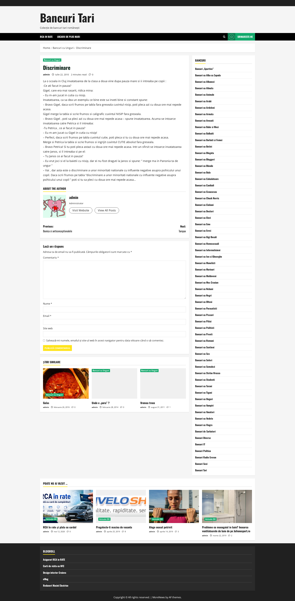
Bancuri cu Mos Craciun (206, 282)
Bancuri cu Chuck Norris (207, 198)
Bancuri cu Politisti (204, 328)
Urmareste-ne (245, 37)
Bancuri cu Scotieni (204, 347)
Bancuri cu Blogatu (204, 153)
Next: (182, 228)
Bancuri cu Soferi (203, 360)
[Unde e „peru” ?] (114, 383)
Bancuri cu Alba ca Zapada (208, 75)
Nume (47, 303)
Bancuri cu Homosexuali (207, 243)
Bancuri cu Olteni (203, 302)
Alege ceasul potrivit (160, 527)
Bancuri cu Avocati (204, 120)
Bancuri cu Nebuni (204, 289)
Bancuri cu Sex (202, 354)
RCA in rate (46, 37)
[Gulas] (66, 383)
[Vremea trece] (163, 383)
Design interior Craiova (54, 572)
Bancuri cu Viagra (203, 425)
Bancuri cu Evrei (203, 230)
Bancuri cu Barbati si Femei (208, 140)
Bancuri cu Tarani (203, 386)
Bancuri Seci (201, 464)
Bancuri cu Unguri (52, 60)
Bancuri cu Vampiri (204, 405)
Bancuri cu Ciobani (204, 205)
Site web (48, 328)
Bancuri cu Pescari (204, 315)
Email (47, 316)
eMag (45, 579)
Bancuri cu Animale (204, 94)
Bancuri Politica (203, 451)
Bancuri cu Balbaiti (204, 133)
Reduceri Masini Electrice (55, 585)
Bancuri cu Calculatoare (207, 179)
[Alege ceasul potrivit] (174, 506)
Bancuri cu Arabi (203, 101)
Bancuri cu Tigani (203, 392)
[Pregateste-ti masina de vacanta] (121, 506)
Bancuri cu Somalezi (205, 366)
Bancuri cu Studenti (205, 379)
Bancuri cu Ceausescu (206, 192)
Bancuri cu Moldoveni (205, 276)
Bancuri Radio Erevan (205, 457)
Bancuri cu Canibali (204, 185)
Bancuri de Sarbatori (205, 431)
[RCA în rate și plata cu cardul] (68, 506)
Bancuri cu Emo (202, 224)
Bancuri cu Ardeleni (205, 107)
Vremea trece (147, 403)
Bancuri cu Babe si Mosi (207, 127)
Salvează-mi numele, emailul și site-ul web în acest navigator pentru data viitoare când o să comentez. (105, 340)
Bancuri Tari (67, 17)
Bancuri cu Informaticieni (207, 250)
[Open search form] (224, 37)
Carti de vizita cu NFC (53, 566)
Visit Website (80, 210)
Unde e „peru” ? (101, 403)
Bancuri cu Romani (204, 340)
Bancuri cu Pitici (203, 321)
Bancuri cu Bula (202, 172)
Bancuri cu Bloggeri (205, 159)
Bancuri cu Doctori (204, 211)
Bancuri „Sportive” (204, 69)
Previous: (57, 228)
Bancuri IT (200, 444)
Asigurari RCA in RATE (54, 559)
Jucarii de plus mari (68, 37)
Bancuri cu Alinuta (204, 88)
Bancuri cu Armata (204, 114)
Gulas (46, 403)
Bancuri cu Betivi (203, 146)
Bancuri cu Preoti (203, 334)
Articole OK (51, 519)
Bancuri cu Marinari (204, 269)
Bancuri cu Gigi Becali (206, 237)
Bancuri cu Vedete (204, 418)
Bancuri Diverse (203, 438)
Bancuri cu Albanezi (204, 82)
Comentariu (51, 257)
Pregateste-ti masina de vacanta (114, 527)
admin (46, 74)
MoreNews (158, 597)
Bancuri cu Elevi (203, 218)
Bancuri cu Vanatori (204, 412)
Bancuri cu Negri (203, 295)
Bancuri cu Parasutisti (206, 308)
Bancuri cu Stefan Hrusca (207, 373)
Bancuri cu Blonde (204, 166)
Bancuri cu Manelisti (205, 263)
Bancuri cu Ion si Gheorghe (208, 256)
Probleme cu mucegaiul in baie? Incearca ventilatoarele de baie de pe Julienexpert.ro (226, 529)
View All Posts (107, 210)
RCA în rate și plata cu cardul (59, 527)
